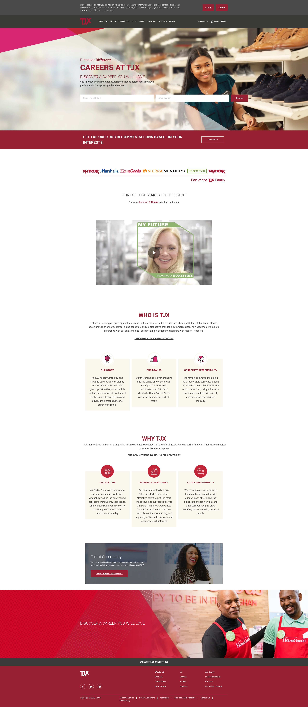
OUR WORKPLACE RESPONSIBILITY (154, 338)
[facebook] (82, 686)
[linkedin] (91, 686)
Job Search (162, 21)
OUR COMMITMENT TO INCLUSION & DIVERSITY (154, 455)
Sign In (172, 21)
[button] (239, 98)
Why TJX (113, 21)
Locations (150, 21)
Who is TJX (103, 21)
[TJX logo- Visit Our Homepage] (85, 673)
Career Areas (125, 21)
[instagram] (99, 686)
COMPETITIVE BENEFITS (200, 482)
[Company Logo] (89, 21)
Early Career (138, 21)
